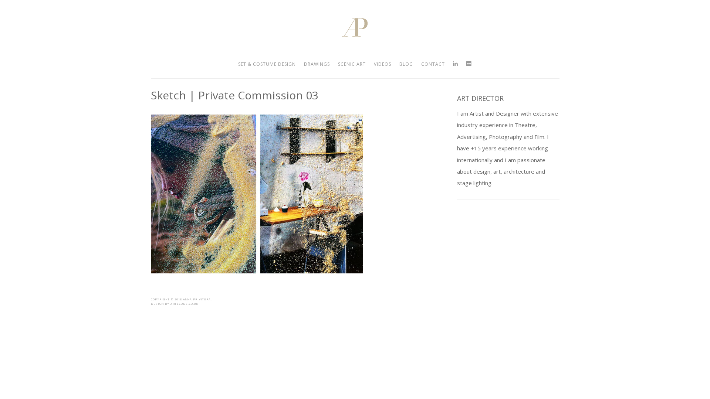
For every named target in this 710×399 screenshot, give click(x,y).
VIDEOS (382, 64)
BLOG (406, 64)
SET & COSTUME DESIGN (267, 64)
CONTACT (433, 64)
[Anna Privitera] (355, 34)
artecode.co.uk (184, 304)
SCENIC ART (352, 64)
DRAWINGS (317, 64)
